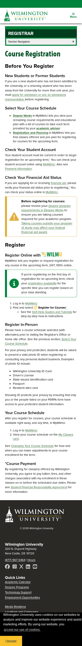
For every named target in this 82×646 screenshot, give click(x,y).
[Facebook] (8, 567)
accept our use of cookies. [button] (22, 629)
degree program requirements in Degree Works (46, 207)
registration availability (42, 283)
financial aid (58, 183)
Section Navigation (19, 41)
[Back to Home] (35, 522)
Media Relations (15, 606)
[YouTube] (35, 567)
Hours (31, 560)
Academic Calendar (18, 582)
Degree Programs (17, 587)
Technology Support (18, 592)
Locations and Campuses (21, 612)
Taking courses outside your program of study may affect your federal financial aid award (46, 227)
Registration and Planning (30, 133)
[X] (22, 567)
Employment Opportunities (22, 597)
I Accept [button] (11, 640)
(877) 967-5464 (15, 560)
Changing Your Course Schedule (32, 446)
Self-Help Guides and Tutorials (52, 312)
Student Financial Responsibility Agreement (39, 487)
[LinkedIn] (28, 567)
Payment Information (18, 169)
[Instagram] (15, 567)
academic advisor (48, 128)
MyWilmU (49, 164)
